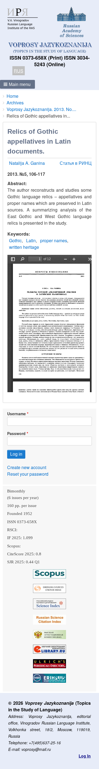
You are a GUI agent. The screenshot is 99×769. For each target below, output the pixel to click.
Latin (31, 240)
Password (16, 433)
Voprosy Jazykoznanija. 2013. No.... (41, 109)
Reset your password (27, 474)
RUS (18, 71)
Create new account (26, 467)
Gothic (15, 240)
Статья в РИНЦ (76, 163)
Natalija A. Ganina (27, 163)
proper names (53, 240)
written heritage (24, 247)
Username (16, 413)
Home (12, 96)
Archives (15, 102)
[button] (17, 84)
